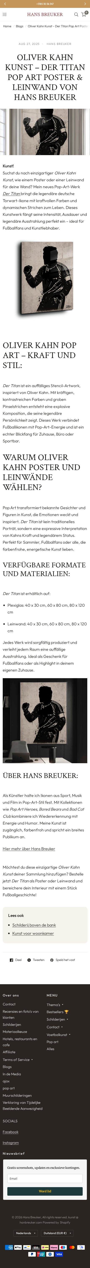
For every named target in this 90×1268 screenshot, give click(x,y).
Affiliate (9, 1052)
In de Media (12, 1074)
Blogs (19, 26)
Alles (50, 1049)
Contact (9, 1004)
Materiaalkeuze (15, 1031)
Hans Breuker (45, 14)
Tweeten (38, 960)
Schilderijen (12, 1024)
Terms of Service (16, 1059)
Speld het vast (65, 960)
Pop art (52, 1042)
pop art (9, 1088)
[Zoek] (76, 14)
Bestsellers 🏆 (58, 1012)
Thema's (53, 1005)
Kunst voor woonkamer (33, 933)
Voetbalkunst (57, 1034)
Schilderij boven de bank (34, 924)
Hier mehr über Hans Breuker (29, 848)
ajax (6, 1081)
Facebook (10, 1132)
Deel (18, 960)
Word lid (45, 1191)
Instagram (11, 1142)
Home (7, 26)
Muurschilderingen (17, 1095)
